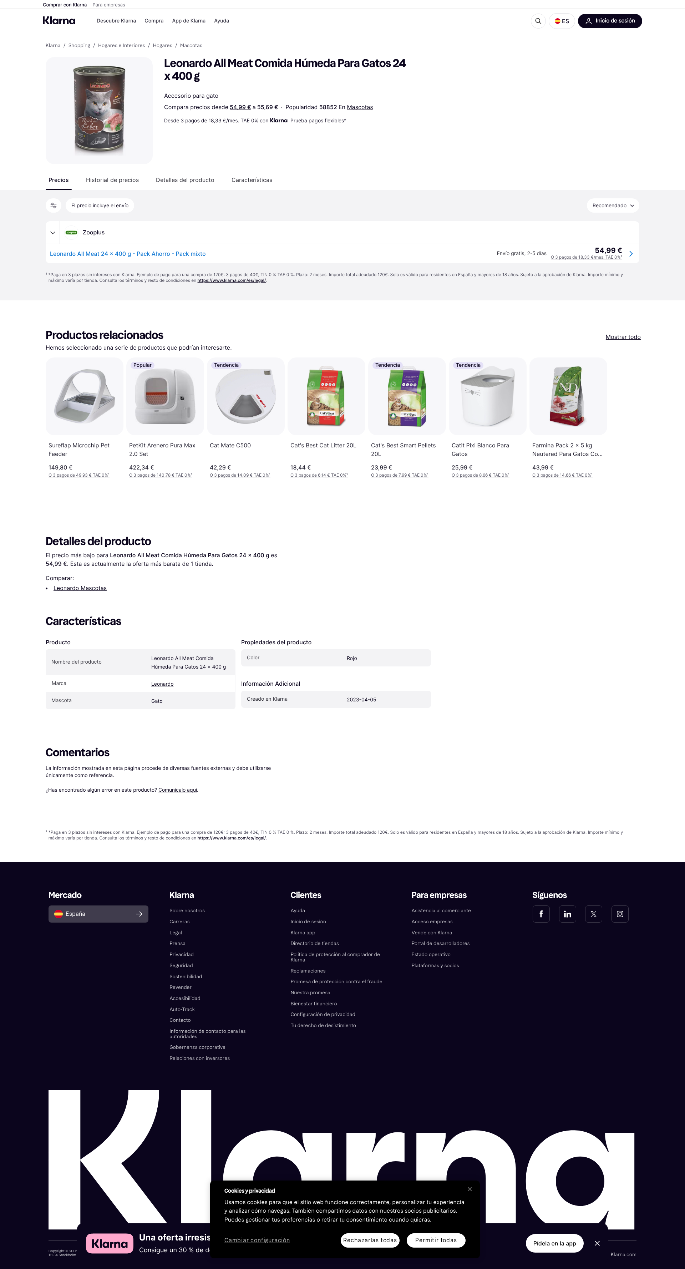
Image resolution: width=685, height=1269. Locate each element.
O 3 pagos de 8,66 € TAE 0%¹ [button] (480, 475)
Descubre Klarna (116, 21)
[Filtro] (53, 205)
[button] (562, 21)
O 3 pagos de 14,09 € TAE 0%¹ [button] (240, 475)
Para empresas (109, 5)
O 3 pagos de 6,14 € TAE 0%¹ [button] (319, 475)
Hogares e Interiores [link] (121, 46)
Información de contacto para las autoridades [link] (207, 1034)
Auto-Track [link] (182, 1009)
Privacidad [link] (181, 954)
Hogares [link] (162, 46)
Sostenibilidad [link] (185, 977)
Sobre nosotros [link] (187, 911)
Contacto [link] (180, 1020)
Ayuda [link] (297, 911)
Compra (153, 21)
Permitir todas (436, 1240)
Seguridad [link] (181, 966)
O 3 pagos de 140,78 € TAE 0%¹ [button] (160, 475)
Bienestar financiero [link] (313, 1004)
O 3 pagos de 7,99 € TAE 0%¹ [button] (399, 475)
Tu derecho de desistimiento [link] (323, 1025)
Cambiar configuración (257, 1240)
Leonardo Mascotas (80, 588)
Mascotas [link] (191, 46)
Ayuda (221, 21)
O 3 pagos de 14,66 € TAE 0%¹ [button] (562, 475)
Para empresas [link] (439, 895)
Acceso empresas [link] (432, 922)
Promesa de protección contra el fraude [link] (336, 982)
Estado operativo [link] (431, 954)
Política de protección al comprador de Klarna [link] (335, 957)
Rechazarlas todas (370, 1240)
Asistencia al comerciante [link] (441, 911)
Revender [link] (180, 987)
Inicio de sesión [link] (308, 922)
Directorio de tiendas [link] (314, 943)
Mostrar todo (623, 336)
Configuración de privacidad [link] (322, 1014)
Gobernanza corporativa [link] (197, 1047)
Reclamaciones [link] (307, 971)
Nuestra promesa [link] (310, 993)
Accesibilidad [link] (184, 998)
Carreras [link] (179, 922)
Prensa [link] (177, 943)
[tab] (59, 180)
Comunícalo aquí (177, 790)
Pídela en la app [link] (554, 1243)
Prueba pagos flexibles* (318, 120)
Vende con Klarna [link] (432, 933)
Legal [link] (175, 933)
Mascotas (360, 107)
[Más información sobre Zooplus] (53, 232)
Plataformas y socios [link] (435, 966)
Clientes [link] (305, 895)
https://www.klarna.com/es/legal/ (232, 280)
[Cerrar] (470, 1189)
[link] (541, 914)
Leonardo (162, 684)
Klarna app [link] (302, 933)
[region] (345, 1219)
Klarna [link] (53, 46)
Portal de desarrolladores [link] (441, 943)
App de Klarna (189, 21)
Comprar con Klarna (65, 5)
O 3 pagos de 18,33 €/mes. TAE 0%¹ (586, 257)
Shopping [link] (79, 46)
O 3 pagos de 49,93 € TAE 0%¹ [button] (79, 475)
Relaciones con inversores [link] (199, 1058)
